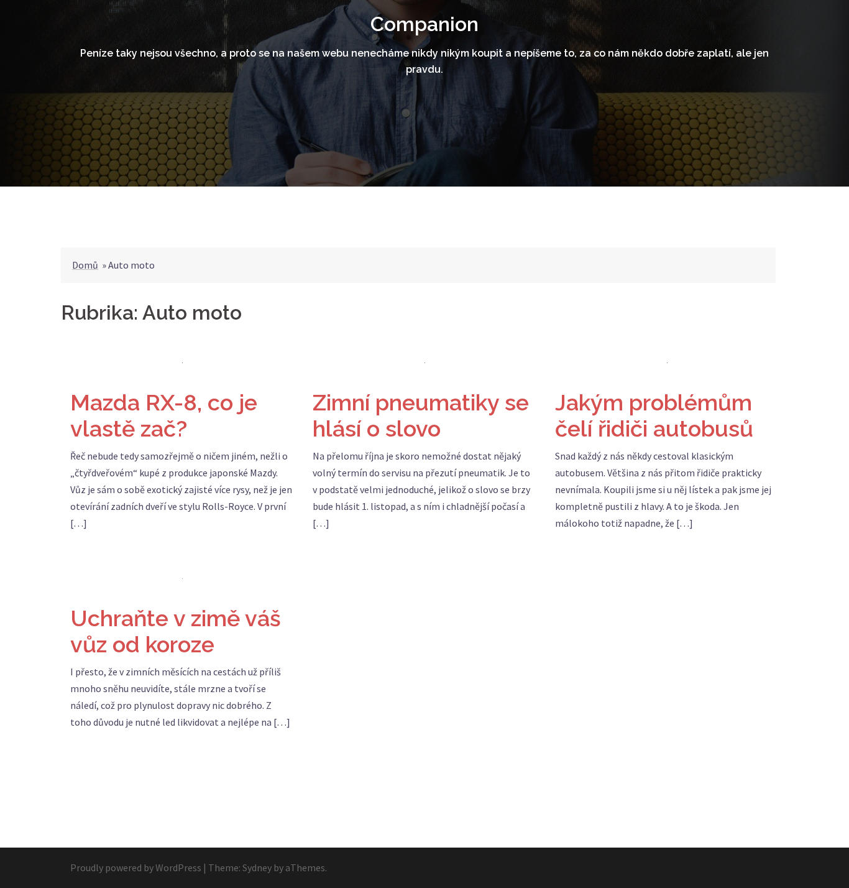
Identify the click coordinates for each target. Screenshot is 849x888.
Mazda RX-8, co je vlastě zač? (163, 415)
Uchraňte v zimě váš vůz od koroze (175, 631)
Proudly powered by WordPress (135, 867)
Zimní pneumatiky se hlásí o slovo (421, 415)
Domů (85, 265)
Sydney (257, 867)
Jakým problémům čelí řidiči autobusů (654, 415)
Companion (424, 23)
